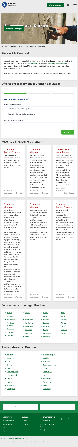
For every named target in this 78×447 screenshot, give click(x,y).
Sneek (63, 313)
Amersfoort (11, 316)
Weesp (63, 323)
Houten (45, 313)
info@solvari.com (47, 430)
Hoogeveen (29, 333)
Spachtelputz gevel (49, 365)
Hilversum (28, 330)
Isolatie (9, 378)
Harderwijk (29, 323)
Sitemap (7, 442)
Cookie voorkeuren (48, 442)
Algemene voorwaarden (20, 442)
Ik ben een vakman (58, 407)
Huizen (45, 316)
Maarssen (46, 326)
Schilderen (46, 361)
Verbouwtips (25, 424)
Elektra (9, 365)
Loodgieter (11, 389)
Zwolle (63, 333)
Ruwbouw (46, 358)
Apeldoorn (10, 329)
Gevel (9, 368)
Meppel (45, 330)
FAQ (4, 427)
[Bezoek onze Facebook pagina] (61, 419)
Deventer (10, 336)
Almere (9, 313)
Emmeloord (29, 319)
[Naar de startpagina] (9, 7)
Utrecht (63, 316)
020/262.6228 (46, 420)
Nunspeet (46, 336)
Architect (10, 355)
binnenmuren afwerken (57, 63)
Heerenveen (29, 326)
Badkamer (10, 358)
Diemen (27, 313)
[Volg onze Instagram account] (68, 419)
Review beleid (35, 442)
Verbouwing (47, 378)
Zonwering (47, 389)
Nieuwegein (47, 333)
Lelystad (46, 323)
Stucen (45, 368)
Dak (8, 361)
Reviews (24, 420)
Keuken (9, 382)
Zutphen (64, 330)
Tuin (44, 375)
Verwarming (47, 382)
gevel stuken (32, 63)
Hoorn (27, 336)
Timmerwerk (47, 372)
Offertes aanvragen (14, 29)
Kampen (46, 319)
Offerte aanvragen (55, 5)
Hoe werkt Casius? (8, 420)
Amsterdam (11, 319)
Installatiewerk (12, 375)
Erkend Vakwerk (7, 424)
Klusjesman (11, 385)
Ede (26, 316)
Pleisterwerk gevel (49, 355)
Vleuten (64, 319)
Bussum (10, 332)
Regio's (5, 431)
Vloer (45, 385)
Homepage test (12, 372)
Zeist (63, 326)
